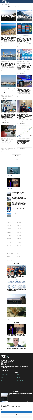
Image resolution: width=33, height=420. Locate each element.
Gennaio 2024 (19, 238)
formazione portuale (6, 112)
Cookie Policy (14, 418)
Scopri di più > (9, 175)
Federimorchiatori (3, 139)
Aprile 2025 (8, 244)
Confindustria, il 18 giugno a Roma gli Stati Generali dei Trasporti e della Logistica (16, 290)
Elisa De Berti (9, 35)
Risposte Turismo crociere (26, 63)
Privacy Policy (18, 418)
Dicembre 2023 (19, 239)
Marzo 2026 (9, 228)
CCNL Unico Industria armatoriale (5, 138)
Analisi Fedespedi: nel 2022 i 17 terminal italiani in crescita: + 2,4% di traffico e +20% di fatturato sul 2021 (23, 142)
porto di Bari (12, 87)
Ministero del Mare (23, 35)
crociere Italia (22, 61)
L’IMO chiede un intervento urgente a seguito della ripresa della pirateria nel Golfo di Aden (8, 17)
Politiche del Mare (25, 87)
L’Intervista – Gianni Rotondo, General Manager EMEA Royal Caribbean (16, 349)
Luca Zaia (13, 35)
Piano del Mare (28, 35)
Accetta (16, 412)
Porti (1, 87)
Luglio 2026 (9, 222)
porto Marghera (11, 112)
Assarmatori (4, 137)
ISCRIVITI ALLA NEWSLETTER (8, 389)
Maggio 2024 (19, 232)
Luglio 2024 (18, 229)
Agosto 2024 (19, 228)
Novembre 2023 (19, 241)
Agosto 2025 (9, 238)
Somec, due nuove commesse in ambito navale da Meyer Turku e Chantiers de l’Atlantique (8, 64)
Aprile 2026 (8, 226)
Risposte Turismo (19, 63)
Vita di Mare (19, 259)
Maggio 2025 (9, 242)
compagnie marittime (22, 137)
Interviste (18, 377)
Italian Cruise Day (27, 61)
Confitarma (20, 87)
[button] (31, 403)
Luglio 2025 (9, 239)
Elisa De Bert (5, 35)
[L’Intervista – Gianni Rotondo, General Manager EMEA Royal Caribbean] (16, 342)
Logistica (2, 35)
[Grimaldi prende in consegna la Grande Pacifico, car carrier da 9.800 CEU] (9, 215)
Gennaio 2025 (19, 221)
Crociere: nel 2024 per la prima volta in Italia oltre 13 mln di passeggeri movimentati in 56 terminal (24, 67)
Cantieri (2, 381)
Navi (7, 257)
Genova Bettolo (27, 137)
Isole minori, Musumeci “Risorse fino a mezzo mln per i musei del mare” (19, 208)
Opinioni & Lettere (9, 260)
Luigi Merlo (18, 35)
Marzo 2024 (19, 235)
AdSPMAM (4, 87)
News (18, 87)
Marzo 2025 (9, 245)
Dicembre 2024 (19, 222)
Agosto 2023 (19, 245)
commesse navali (3, 61)
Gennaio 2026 (9, 231)
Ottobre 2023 (19, 242)
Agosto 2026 (9, 221)
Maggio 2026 (9, 225)
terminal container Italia (26, 138)
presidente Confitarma (20, 88)
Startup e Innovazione (20, 257)
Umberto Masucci (19, 37)
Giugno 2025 (9, 241)
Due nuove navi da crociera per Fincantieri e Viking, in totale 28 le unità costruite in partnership (24, 18)
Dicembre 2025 (9, 232)
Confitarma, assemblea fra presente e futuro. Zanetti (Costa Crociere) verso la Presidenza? (24, 90)
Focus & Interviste (10, 253)
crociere (18, 61)
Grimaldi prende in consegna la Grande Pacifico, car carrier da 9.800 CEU (19, 213)
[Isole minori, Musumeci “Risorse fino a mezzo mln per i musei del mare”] (9, 209)
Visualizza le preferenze (16, 416)
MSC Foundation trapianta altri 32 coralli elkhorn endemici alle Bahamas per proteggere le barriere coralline (19, 203)
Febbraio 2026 (9, 229)
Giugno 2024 (19, 231)
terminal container (20, 138)
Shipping (18, 256)
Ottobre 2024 (19, 225)
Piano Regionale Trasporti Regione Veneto (7, 36)
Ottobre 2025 (9, 235)
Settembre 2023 (19, 244)
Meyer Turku (7, 61)
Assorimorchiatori (9, 137)
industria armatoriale (9, 139)
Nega (16, 414)
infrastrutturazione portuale (23, 112)
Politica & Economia (20, 380)
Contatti (18, 384)
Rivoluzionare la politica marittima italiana (23, 36)
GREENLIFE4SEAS (8, 87)
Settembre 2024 (19, 226)
